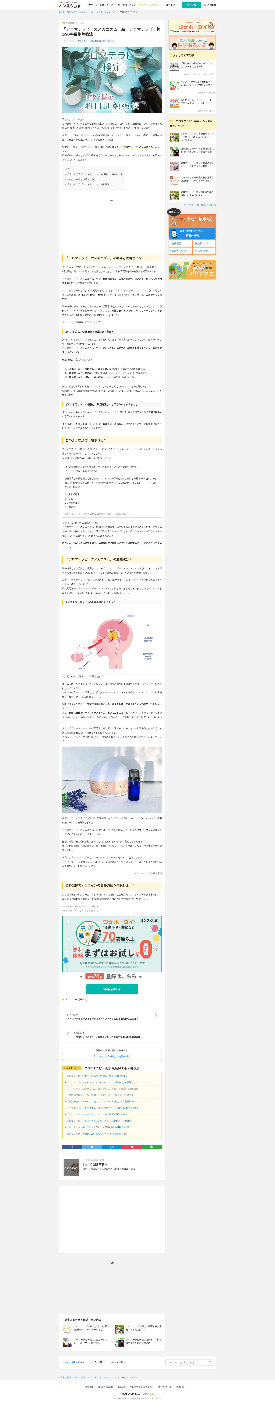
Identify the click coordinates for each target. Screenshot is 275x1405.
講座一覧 (115, 5)
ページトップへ (267, 1397)
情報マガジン (129, 5)
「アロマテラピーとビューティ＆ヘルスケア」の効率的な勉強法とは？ (102, 1082)
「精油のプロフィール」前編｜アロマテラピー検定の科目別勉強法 (100, 1101)
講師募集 (180, 1387)
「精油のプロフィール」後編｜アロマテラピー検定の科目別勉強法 (100, 1095)
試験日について (203, 243)
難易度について (180, 250)
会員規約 (122, 1387)
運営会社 (89, 1387)
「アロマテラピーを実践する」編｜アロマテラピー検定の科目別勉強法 (102, 1108)
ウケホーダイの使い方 (98, 5)
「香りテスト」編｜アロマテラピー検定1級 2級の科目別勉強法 (98, 1127)
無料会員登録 (112, 989)
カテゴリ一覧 (95, 1362)
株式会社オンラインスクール (124, 1399)
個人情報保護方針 (105, 1387)
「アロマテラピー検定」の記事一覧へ (112, 1056)
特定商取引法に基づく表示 (141, 1387)
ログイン (170, 5)
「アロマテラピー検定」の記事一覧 (201, 205)
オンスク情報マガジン (73, 1362)
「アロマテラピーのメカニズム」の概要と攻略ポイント (95, 174)
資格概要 (176, 243)
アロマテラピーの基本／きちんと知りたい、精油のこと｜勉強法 (99, 1121)
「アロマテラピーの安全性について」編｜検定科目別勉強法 (97, 1114)
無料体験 (191, 5)
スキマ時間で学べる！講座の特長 (192, 233)
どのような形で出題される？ (81, 179)
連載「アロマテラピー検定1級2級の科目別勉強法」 (93, 123)
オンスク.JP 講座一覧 (76, 999)
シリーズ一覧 (116, 1362)
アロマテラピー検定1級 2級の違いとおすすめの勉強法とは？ (97, 1133)
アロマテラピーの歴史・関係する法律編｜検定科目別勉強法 (97, 1076)
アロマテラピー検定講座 (149, 873)
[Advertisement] (112, 224)
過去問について (203, 250)
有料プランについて (148, 5)
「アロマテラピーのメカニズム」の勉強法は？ (90, 184)
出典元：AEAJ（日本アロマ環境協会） (81, 676)
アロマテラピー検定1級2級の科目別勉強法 (96, 41)
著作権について (164, 1387)
